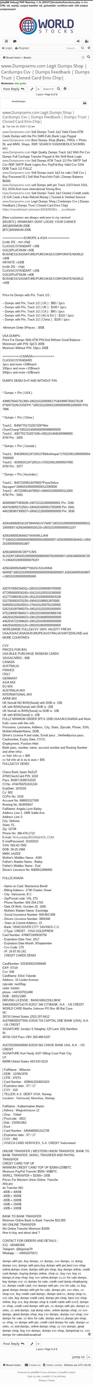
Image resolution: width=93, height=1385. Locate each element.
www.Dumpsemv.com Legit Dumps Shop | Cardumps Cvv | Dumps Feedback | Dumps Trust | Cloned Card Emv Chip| (45, 72)
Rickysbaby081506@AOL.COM (33, 837)
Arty (38, 1376)
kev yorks (20, 83)
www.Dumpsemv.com (16, 132)
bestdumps (19, 101)
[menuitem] (89, 56)
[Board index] (46, 24)
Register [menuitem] (87, 42)
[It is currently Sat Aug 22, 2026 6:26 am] (82, 57)
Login (8, 48)
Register (24, 48)
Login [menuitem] (79, 42)
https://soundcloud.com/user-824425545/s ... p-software (38, 209)
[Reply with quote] (85, 103)
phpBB (34, 1372)
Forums (15, 42)
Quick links (7, 42)
